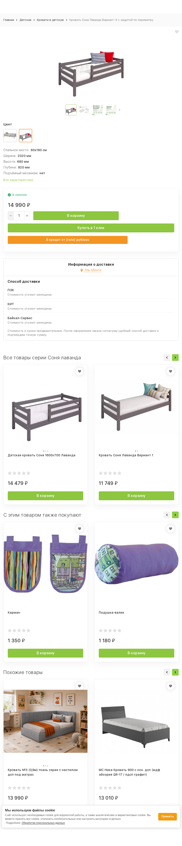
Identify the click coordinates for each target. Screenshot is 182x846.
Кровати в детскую (50, 20)
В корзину (76, 215)
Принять (167, 816)
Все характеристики (18, 180)
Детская (25, 20)
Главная (8, 20)
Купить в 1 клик (91, 228)
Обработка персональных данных (43, 822)
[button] (119, 109)
